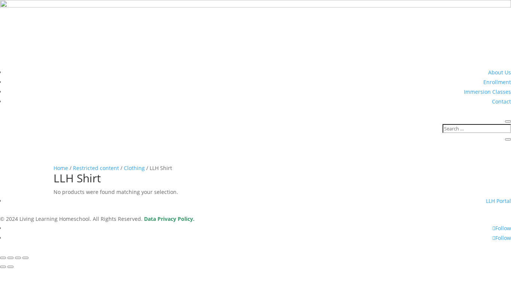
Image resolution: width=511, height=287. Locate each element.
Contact (501, 101)
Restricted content (96, 168)
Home (60, 168)
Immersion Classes (487, 91)
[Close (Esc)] (25, 258)
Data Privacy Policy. (169, 218)
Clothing (134, 168)
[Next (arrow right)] (10, 267)
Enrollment (497, 82)
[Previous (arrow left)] (3, 267)
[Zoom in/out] (3, 258)
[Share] (18, 258)
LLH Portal (498, 200)
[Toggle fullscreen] (10, 258)
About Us (499, 72)
